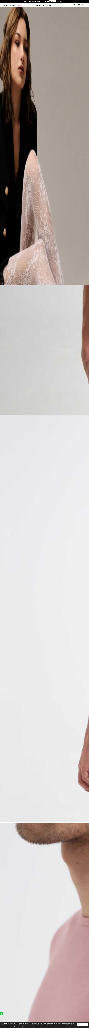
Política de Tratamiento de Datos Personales (51, 1024)
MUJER (5, 5)
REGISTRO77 (52, 1)
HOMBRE (12, 5)
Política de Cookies (34, 1024)
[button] (83, 5)
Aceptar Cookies (82, 1024)
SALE (19, 5)
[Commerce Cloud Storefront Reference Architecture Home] (44, 5)
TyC (62, 1)
